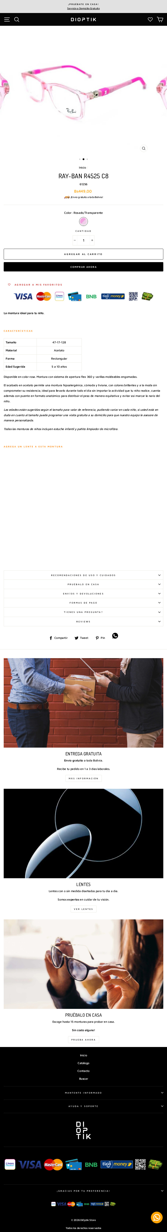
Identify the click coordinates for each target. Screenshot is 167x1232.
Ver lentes (83, 909)
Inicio (82, 167)
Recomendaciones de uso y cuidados (83, 575)
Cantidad (83, 231)
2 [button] (84, 159)
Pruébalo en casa (83, 584)
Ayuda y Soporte (83, 1106)
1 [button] (80, 160)
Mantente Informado (83, 1092)
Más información (84, 778)
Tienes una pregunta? (83, 612)
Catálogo (83, 1063)
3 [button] (88, 160)
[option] (83, 6)
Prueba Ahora (83, 1039)
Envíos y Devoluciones (83, 593)
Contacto (83, 1071)
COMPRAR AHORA (83, 266)
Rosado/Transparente (83, 221)
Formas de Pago (84, 602)
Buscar (83, 1078)
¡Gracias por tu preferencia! (83, 1191)
